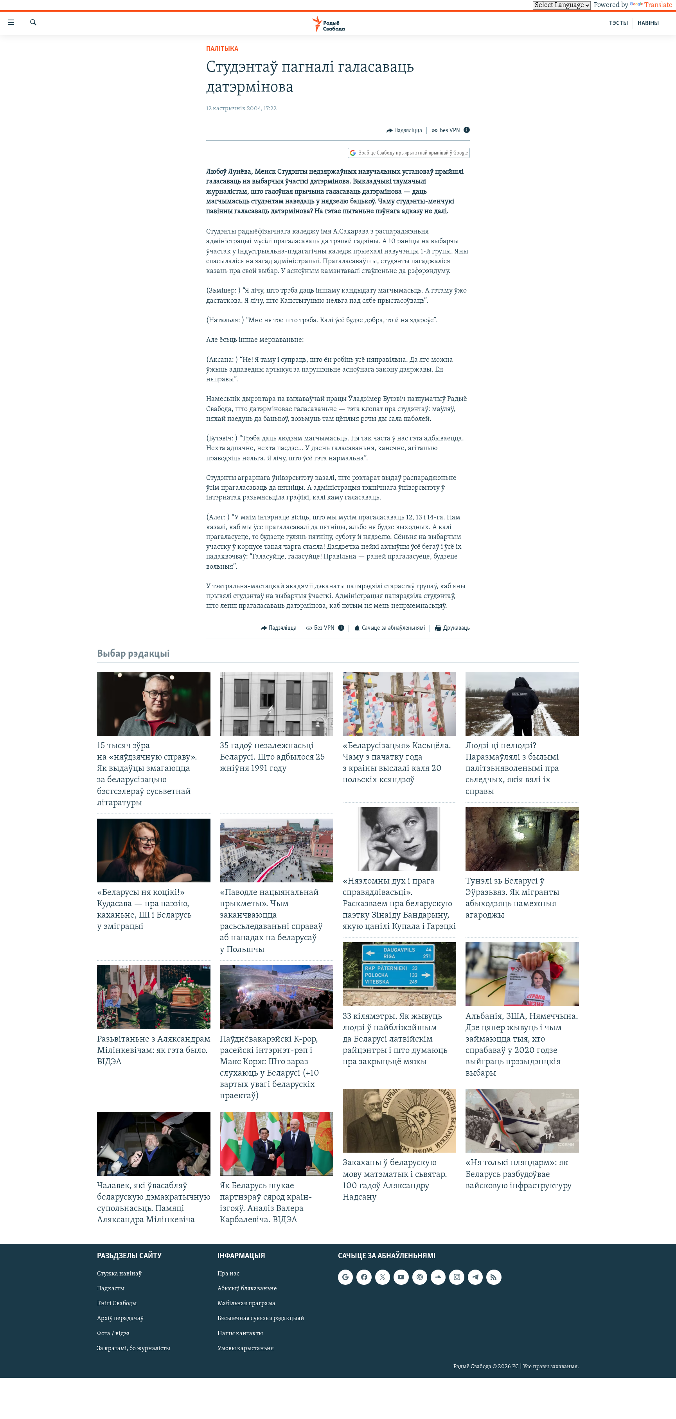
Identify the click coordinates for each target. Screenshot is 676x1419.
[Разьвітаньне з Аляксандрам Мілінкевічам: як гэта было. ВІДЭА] (153, 997)
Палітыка (222, 49)
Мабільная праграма (246, 1304)
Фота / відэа (113, 1334)
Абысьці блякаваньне (247, 1289)
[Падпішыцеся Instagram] (456, 1277)
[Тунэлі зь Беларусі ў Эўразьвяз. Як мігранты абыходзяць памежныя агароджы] (522, 839)
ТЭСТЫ (618, 23)
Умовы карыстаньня (246, 1348)
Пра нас (228, 1274)
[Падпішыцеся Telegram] (475, 1277)
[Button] (404, 131)
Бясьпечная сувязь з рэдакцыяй (261, 1319)
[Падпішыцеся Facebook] (363, 1277)
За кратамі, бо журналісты (133, 1348)
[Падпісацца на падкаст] (419, 1277)
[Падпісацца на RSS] (493, 1277)
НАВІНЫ (648, 23)
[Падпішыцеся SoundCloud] (438, 1277)
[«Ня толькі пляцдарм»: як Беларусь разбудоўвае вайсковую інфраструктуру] (522, 1121)
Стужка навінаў (119, 1274)
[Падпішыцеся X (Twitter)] (382, 1277)
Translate (658, 5)
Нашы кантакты (240, 1334)
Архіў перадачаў (120, 1319)
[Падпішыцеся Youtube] (401, 1277)
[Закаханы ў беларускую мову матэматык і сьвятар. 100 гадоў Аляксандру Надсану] (399, 1121)
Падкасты (110, 1289)
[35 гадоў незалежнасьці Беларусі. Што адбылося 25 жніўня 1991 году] (276, 704)
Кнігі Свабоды (117, 1304)
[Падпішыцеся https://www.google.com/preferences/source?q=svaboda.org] (345, 1277)
